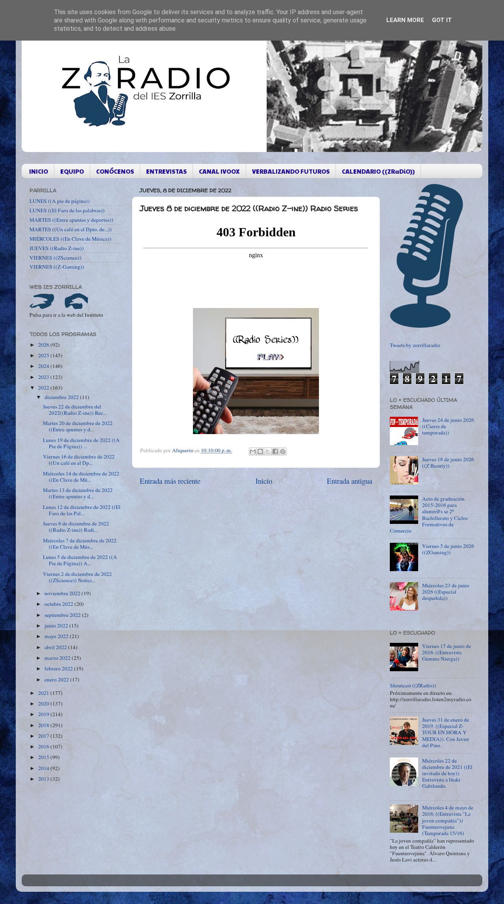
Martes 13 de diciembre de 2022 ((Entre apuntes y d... (78, 493)
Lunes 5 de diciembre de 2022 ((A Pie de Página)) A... (80, 560)
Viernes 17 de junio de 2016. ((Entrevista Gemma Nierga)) (446, 652)
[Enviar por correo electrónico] (253, 451)
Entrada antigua (349, 481)
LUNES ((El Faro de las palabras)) (67, 210)
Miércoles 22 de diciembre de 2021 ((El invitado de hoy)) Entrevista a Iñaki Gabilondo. (447, 773)
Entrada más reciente (170, 481)
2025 (44, 355)
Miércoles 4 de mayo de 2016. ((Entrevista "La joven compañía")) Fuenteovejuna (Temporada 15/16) (447, 820)
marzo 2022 (58, 657)
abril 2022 (56, 647)
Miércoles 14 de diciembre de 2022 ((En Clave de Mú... (81, 476)
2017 (44, 735)
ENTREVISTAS (166, 171)
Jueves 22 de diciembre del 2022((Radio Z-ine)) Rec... (75, 409)
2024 (44, 365)
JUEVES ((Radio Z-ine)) (57, 248)
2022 (44, 387)
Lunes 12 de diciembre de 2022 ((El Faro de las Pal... (81, 510)
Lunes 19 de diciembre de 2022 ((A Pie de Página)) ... (81, 443)
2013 (44, 778)
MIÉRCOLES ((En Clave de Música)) (70, 238)
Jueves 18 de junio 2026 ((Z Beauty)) (448, 462)
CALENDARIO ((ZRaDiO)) (378, 171)
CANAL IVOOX (219, 171)
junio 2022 (56, 625)
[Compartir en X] (268, 451)
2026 (44, 344)
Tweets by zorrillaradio (415, 345)
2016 (44, 746)
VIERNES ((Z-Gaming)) (57, 266)
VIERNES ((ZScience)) (56, 257)
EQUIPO (72, 171)
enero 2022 (57, 679)
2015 (44, 757)
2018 (44, 725)
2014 (44, 768)
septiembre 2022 (63, 614)
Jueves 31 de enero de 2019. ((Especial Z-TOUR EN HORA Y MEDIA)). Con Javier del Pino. (445, 732)
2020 (44, 703)
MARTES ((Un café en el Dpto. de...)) (71, 229)
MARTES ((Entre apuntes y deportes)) (71, 219)
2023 (44, 377)
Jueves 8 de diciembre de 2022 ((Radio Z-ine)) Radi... (76, 526)
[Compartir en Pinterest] (283, 451)
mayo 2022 (57, 636)
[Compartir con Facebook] (275, 451)
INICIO (38, 171)
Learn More (405, 20)
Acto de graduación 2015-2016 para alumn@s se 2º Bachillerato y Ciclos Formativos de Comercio (429, 514)
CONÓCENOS (115, 171)
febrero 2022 (59, 668)
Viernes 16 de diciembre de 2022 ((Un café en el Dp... (79, 459)
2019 (44, 714)
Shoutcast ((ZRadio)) (413, 685)
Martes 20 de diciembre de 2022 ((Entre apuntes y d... (78, 426)
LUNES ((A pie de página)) (60, 200)
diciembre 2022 (62, 397)
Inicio (264, 481)
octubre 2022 (59, 603)
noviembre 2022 (63, 593)
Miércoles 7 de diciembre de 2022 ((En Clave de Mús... (80, 543)
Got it (442, 20)
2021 (44, 692)
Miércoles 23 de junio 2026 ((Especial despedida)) (445, 591)
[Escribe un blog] (260, 451)
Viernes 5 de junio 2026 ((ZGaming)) (448, 549)
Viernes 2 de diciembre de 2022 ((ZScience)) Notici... (77, 577)
